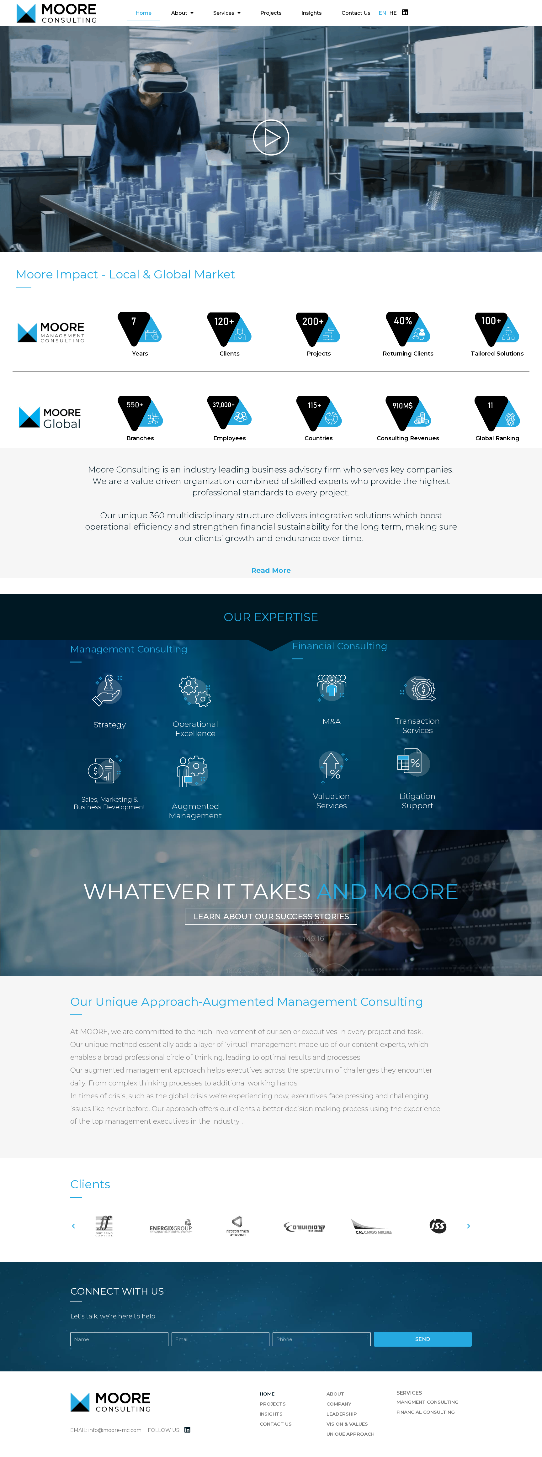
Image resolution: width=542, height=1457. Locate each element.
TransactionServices (417, 725)
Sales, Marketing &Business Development (109, 803)
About (179, 13)
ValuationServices (331, 800)
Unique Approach (351, 1434)
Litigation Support (417, 800)
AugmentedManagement (195, 810)
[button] (271, 570)
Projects (271, 13)
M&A (331, 721)
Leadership (342, 1414)
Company (339, 1404)
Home (143, 13)
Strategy (109, 724)
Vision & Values (347, 1424)
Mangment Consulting (427, 1402)
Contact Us (356, 13)
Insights (311, 13)
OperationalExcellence (195, 728)
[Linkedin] (404, 12)
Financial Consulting (425, 1412)
